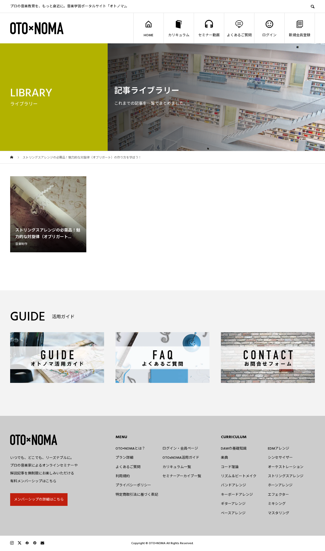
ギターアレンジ (233, 503)
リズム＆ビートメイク (238, 476)
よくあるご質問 (239, 35)
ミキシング (277, 503)
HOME (148, 35)
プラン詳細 (124, 457)
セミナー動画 (209, 35)
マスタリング (278, 513)
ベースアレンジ (233, 513)
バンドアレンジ (233, 485)
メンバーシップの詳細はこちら (39, 499)
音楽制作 (21, 244)
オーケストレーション (285, 467)
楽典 (224, 457)
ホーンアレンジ (280, 485)
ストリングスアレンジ (285, 476)
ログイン (269, 35)
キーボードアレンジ (237, 494)
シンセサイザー (280, 457)
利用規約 (123, 476)
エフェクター (278, 494)
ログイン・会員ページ (180, 448)
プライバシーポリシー (133, 485)
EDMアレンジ (278, 448)
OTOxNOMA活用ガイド (180, 457)
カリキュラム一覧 (176, 467)
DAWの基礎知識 (234, 448)
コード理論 (230, 467)
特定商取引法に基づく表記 (137, 494)
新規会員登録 (299, 35)
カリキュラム (178, 35)
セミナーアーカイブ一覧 (181, 476)
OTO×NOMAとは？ (130, 448)
